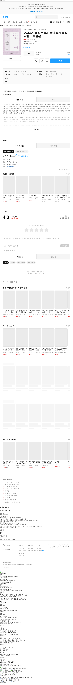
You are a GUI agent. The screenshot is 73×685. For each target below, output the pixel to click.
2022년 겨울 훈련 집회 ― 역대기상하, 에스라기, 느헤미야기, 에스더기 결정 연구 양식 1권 (34, 311)
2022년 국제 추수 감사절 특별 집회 (60, 311)
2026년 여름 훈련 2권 (47, 196)
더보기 (68, 174)
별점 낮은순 (31, 262)
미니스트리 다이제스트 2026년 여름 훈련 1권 (21, 462)
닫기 (4, 648)
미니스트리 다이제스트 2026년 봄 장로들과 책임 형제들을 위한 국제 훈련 (61, 196)
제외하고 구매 (4, 535)
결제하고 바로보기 (5, 622)
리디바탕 (21, 555)
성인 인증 (2, 529)
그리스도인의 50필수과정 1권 (21, 196)
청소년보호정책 (20, 564)
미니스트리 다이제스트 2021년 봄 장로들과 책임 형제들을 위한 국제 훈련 (21, 349)
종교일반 (30, 29)
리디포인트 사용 (4, 621)
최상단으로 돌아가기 (9, 539)
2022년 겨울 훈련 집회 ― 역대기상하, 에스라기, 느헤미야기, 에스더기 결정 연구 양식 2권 (47, 311)
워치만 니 (26, 41)
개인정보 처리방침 (12, 564)
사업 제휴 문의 (32, 550)
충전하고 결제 (4, 623)
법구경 (57, 462)
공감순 (13, 262)
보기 (1, 648)
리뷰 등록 (64, 246)
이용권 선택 (3, 608)
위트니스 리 (32, 41)
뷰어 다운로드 (22, 550)
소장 (60, 61)
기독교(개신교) (42, 29)
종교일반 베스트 (7, 479)
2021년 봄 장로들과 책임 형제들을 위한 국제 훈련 (8, 311)
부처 (56, 464)
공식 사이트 (10, 166)
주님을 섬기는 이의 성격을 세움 (47, 462)
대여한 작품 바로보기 (16, 590)
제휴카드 (21, 548)
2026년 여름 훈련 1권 (8, 196)
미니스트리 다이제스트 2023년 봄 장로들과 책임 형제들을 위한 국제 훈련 (61, 349)
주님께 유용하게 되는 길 (8, 462)
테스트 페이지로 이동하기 (36, 11)
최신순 (6, 262)
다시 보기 (9, 664)
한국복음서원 (27, 43)
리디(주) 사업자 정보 (8, 562)
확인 (1, 601)
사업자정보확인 (28, 564)
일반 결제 (10, 623)
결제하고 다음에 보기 (16, 622)
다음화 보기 (3, 664)
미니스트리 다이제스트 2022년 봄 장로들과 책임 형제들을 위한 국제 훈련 (35, 349)
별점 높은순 (21, 262)
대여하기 (2, 655)
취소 (1, 532)
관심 (27, 47)
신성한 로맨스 (33, 196)
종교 (25, 29)
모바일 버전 (3, 682)
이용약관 (5, 564)
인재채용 (39, 550)
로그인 (65, 17)
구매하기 (7, 655)
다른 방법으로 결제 (5, 582)
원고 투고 (30, 548)
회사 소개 (39, 548)
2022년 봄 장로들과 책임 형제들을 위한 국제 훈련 (47, 349)
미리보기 (12, 58)
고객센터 (7, 545)
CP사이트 (21, 553)
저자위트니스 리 (21, 151)
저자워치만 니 (8, 151)
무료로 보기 (3, 610)
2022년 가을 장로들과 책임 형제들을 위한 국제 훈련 (21, 311)
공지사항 (7, 549)
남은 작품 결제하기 (5, 590)
